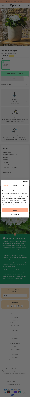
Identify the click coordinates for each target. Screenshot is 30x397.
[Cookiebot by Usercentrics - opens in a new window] (22, 182)
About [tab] (24, 185)
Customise (14, 214)
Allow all (15, 210)
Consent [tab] (5, 185)
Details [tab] (15, 185)
